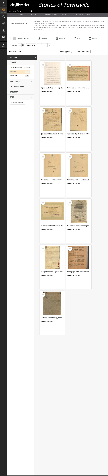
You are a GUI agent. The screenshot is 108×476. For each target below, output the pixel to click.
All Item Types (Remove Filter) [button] (20, 67)
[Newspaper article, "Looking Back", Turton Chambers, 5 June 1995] (78, 211)
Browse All (3, 12)
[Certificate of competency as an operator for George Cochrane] (78, 73)
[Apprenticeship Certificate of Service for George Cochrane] (78, 119)
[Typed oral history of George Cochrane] (52, 73)
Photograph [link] (13, 76)
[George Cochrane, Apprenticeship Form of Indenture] (52, 257)
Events (33, 15)
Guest (19, 11)
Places (64, 15)
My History (3, 26)
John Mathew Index (50, 15)
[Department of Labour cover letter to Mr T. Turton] (52, 165)
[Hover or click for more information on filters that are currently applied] (71, 52)
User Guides (79, 15)
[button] (60, 38)
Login (3, 33)
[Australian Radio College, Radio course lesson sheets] (52, 303)
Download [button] (42, 38)
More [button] (3, 46)
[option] (20, 72)
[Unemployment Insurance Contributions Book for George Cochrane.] (78, 257)
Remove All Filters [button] (83, 52)
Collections (21, 15)
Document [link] (13, 71)
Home (3, 5)
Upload (3, 40)
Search (3, 19)
